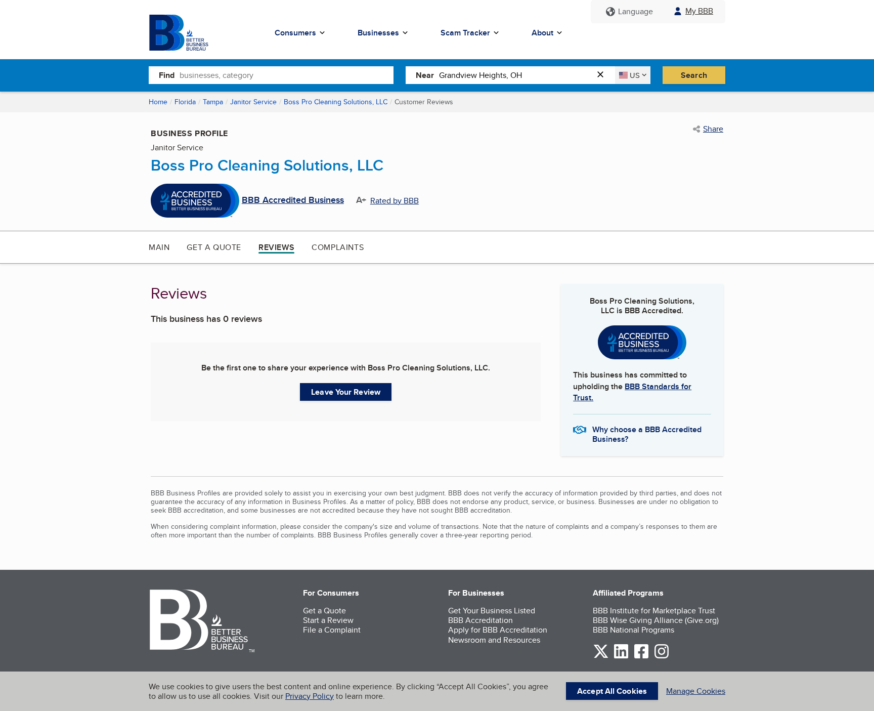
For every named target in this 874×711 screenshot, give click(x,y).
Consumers (295, 32)
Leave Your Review (345, 392)
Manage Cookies (695, 691)
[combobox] (287, 75)
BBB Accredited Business (293, 200)
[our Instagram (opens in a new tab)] (661, 656)
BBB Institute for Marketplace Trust (654, 610)
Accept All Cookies (612, 691)
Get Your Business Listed (491, 610)
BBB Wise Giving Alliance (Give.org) (656, 620)
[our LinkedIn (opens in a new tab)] (621, 656)
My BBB (699, 11)
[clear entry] (603, 75)
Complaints (338, 247)
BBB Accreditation (480, 620)
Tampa (213, 102)
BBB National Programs (633, 630)
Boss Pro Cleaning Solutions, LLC (335, 102)
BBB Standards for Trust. (632, 392)
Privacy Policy (309, 696)
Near (425, 75)
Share (713, 129)
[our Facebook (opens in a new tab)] (641, 656)
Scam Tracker (465, 32)
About (542, 32)
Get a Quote (214, 247)
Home (158, 102)
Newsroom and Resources (494, 640)
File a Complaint (332, 630)
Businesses (378, 32)
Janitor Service (253, 102)
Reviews (276, 247)
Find (166, 75)
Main (159, 247)
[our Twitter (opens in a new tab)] (601, 656)
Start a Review (328, 620)
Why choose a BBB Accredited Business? (647, 434)
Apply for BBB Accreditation (497, 630)
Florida (185, 102)
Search (694, 75)
